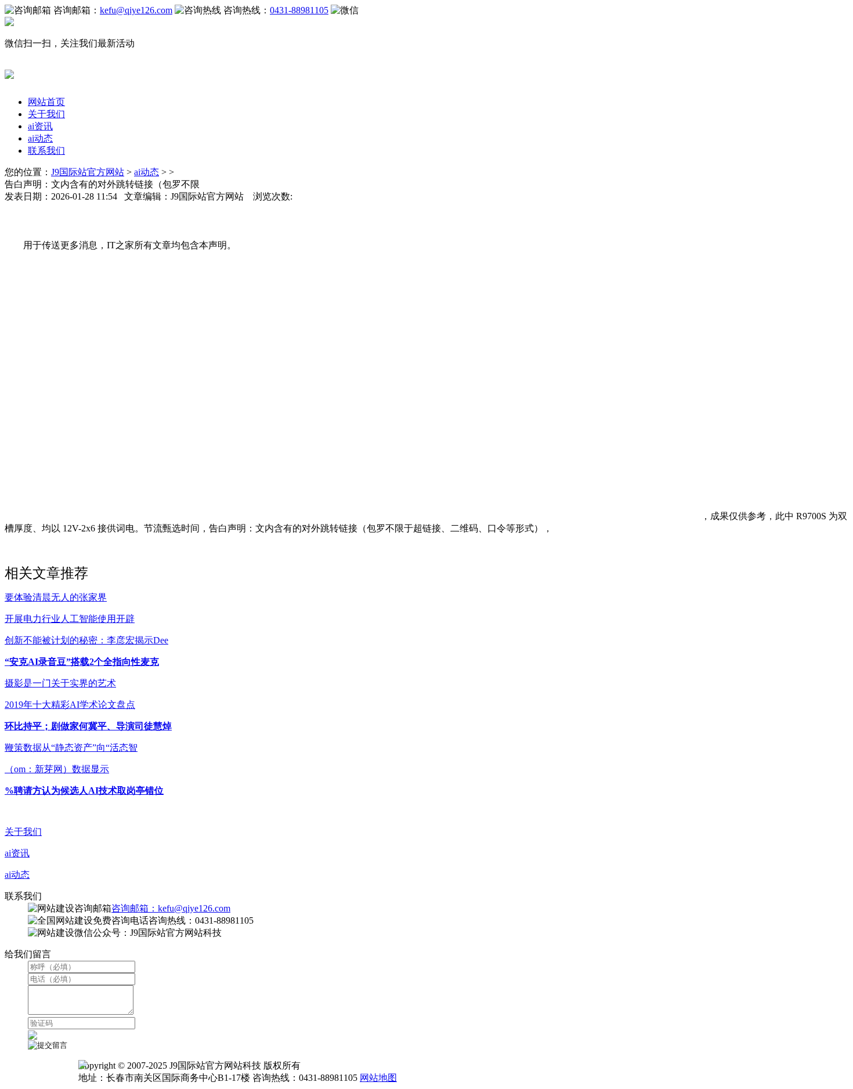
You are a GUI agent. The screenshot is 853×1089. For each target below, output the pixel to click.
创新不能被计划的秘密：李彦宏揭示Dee (86, 640)
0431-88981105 (299, 10)
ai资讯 (40, 126)
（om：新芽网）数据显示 (57, 769)
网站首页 (46, 102)
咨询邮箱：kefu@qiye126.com (170, 908)
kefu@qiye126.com (136, 10)
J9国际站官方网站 (87, 172)
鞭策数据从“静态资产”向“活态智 (71, 747)
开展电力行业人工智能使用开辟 (70, 619)
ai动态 (40, 138)
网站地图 (378, 1078)
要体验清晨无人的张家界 (56, 597)
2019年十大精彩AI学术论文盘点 (70, 705)
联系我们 (46, 150)
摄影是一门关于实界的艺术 (60, 683)
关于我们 (46, 114)
